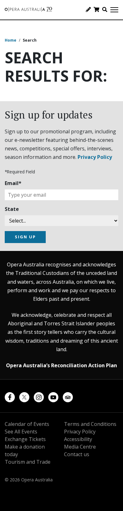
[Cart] (96, 9)
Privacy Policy (95, 157)
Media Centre (80, 446)
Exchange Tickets (25, 439)
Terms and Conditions (90, 424)
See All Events (21, 431)
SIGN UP (25, 237)
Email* (13, 183)
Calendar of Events (27, 424)
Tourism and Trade (27, 461)
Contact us (76, 454)
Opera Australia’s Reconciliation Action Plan (61, 365)
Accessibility (78, 439)
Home (10, 40)
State (12, 209)
